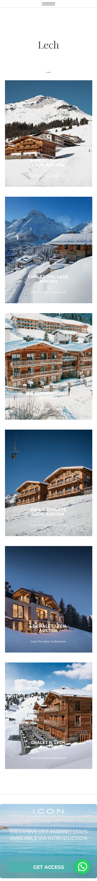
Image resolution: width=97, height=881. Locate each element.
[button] (82, 866)
